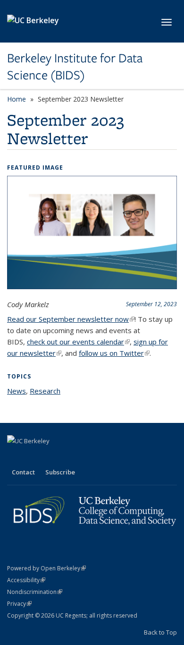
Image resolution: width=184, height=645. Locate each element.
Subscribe (60, 472)
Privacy (19, 604)
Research (45, 391)
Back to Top (160, 632)
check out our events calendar (78, 341)
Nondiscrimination (34, 592)
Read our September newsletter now (70, 319)
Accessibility (26, 580)
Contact (23, 472)
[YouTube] (52, 457)
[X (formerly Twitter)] (15, 457)
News (16, 391)
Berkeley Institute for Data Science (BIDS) (74, 67)
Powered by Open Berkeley (46, 568)
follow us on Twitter (114, 353)
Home (16, 99)
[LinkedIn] (34, 457)
